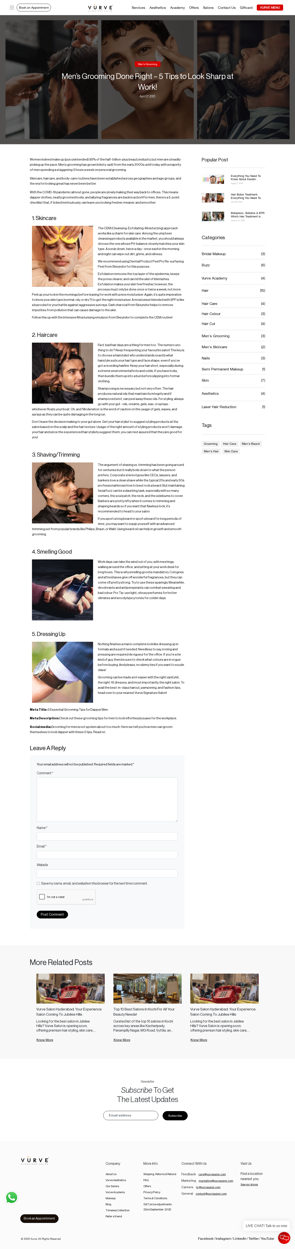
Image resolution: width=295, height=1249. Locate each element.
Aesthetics (157, 7)
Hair (205, 290)
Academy (177, 7)
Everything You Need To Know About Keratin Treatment (246, 179)
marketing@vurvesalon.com (216, 1180)
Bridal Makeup (214, 254)
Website (42, 865)
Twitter (254, 1238)
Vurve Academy (214, 278)
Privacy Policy (151, 1192)
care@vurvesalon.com (212, 1174)
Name (42, 828)
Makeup (111, 1198)
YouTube (267, 1238)
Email (41, 846)
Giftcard (246, 7)
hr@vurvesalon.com (208, 1187)
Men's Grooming (147, 64)
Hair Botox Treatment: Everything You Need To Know (246, 198)
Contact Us (227, 7)
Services (138, 7)
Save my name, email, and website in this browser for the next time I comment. (94, 883)
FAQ (146, 1180)
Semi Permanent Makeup (222, 369)
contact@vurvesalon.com (211, 1193)
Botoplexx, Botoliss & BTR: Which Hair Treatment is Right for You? (248, 216)
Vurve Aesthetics (116, 1180)
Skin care (231, 451)
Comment (45, 773)
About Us (111, 1174)
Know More (44, 1040)
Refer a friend (114, 1216)
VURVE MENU (270, 7)
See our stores (249, 1184)
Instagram (223, 1238)
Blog (108, 1204)
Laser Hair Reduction (219, 407)
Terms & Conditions (155, 1198)
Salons (208, 7)
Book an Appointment (34, 7)
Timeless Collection (118, 1210)
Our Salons (112, 1186)
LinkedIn (239, 1238)
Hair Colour (211, 314)
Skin (205, 380)
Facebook (205, 1238)
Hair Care (209, 303)
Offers (194, 7)
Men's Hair (211, 451)
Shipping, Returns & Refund (159, 1174)
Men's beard (251, 443)
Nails (206, 358)
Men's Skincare (214, 347)
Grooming (210, 443)
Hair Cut (208, 324)
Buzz (206, 265)
